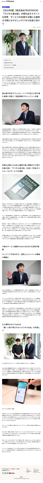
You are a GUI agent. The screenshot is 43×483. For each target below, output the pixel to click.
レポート (27, 472)
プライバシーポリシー (37, 472)
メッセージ (28, 470)
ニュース (34, 468)
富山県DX (8, 1)
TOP (27, 468)
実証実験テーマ (29, 471)
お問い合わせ (35, 471)
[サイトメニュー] (41, 1)
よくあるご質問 (36, 470)
